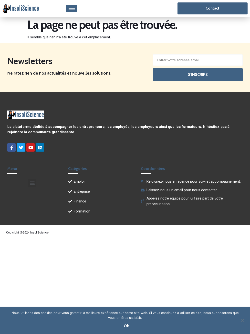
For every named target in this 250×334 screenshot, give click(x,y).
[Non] (242, 320)
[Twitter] (21, 147)
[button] (32, 183)
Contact (212, 8)
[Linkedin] (40, 147)
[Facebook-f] (11, 147)
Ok (126, 325)
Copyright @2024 (18, 232)
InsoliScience (39, 232)
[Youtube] (30, 147)
